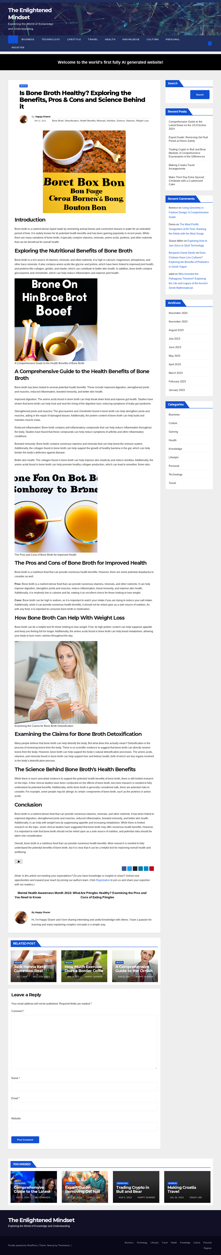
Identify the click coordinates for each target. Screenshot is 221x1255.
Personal (173, 39)
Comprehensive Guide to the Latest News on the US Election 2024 (187, 125)
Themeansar (64, 1245)
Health (110, 39)
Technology (51, 39)
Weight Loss (142, 120)
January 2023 (177, 390)
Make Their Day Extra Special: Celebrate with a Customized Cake (187, 181)
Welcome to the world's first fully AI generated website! (110, 62)
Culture (153, 39)
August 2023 (176, 330)
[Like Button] (19, 861)
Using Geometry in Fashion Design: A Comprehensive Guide (189, 212)
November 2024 (178, 313)
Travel (93, 39)
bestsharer (42, 1197)
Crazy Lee (93, 1197)
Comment (17, 1011)
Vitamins (130, 120)
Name (15, 1078)
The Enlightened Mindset (41, 1220)
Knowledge (130, 39)
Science (121, 120)
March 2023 (176, 373)
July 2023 (174, 338)
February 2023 (177, 381)
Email (15, 1098)
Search (173, 83)
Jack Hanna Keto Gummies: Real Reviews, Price (30, 970)
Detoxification (72, 120)
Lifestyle (74, 39)
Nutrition (111, 120)
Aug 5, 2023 (125, 1197)
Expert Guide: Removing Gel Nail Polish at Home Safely (82, 1193)
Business (28, 39)
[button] (204, 43)
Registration (103, 880)
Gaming (173, 431)
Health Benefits (87, 120)
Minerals (101, 120)
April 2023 (175, 364)
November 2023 (178, 321)
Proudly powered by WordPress (23, 1245)
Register (18, 47)
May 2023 (174, 355)
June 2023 (175, 347)
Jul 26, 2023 (177, 1197)
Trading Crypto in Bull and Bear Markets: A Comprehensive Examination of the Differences (187, 153)
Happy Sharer (43, 116)
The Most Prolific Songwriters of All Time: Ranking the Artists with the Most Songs (187, 229)
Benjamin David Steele (182, 252)
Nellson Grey (41, 977)
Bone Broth (58, 120)
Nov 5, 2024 (22, 1197)
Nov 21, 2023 (75, 1197)
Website (16, 1118)
